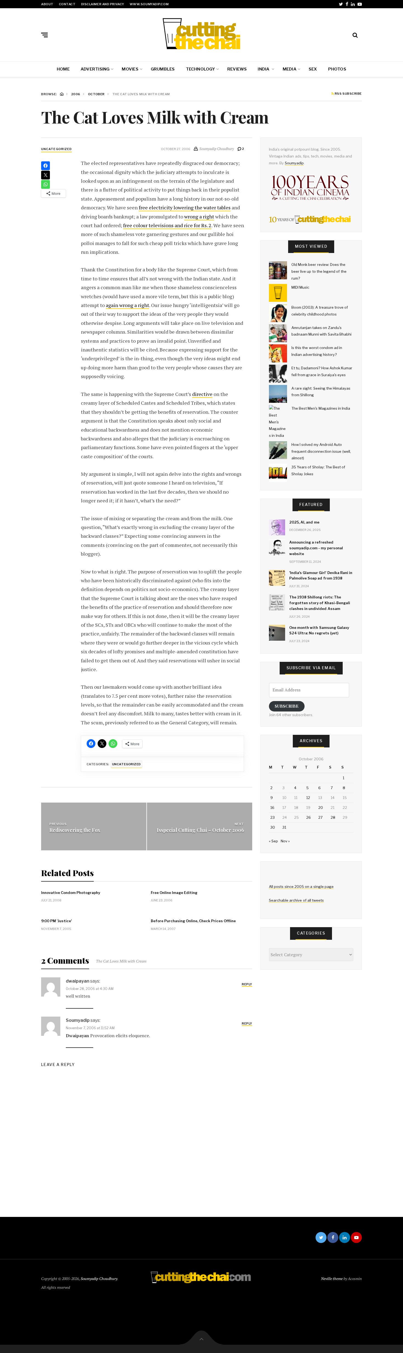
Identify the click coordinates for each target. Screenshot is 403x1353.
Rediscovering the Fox (74, 830)
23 (272, 817)
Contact (67, 4)
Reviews (237, 69)
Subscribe (287, 706)
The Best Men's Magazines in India (320, 408)
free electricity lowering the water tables (185, 207)
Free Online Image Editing (174, 892)
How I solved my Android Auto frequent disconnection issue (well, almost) (321, 451)
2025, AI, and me (304, 522)
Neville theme (332, 1278)
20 (320, 807)
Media (289, 69)
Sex (313, 69)
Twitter (341, 4)
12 (308, 797)
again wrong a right (127, 305)
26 (308, 817)
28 (333, 817)
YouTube (359, 4)
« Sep (273, 841)
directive (202, 394)
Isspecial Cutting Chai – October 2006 (200, 830)
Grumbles (163, 69)
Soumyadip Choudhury (99, 1278)
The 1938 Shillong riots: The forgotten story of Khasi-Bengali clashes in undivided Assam (319, 603)
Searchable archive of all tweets (296, 900)
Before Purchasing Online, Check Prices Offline (193, 921)
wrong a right (199, 216)
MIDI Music (300, 287)
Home (63, 69)
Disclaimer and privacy (102, 4)
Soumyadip (294, 163)
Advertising (95, 69)
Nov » (285, 841)
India (264, 69)
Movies (130, 69)
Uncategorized (56, 149)
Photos (337, 69)
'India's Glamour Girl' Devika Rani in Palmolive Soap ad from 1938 (320, 575)
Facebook (347, 4)
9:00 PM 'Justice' (56, 921)
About (47, 4)
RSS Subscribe (348, 93)
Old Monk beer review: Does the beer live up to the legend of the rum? (319, 271)
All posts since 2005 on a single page (301, 886)
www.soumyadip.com (149, 4)
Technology (200, 69)
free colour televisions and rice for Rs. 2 (167, 225)
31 (284, 827)
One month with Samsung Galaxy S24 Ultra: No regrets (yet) (319, 630)
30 (272, 827)
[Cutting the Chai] (201, 33)
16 (272, 807)
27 (320, 817)
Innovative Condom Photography (70, 892)
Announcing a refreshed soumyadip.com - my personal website (316, 548)
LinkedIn (353, 4)
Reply (247, 984)
